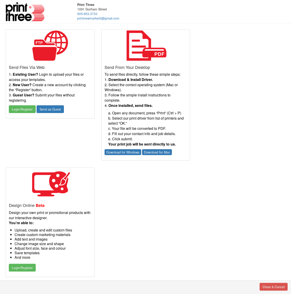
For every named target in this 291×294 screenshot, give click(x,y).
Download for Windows (122, 152)
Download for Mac (157, 152)
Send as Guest (50, 109)
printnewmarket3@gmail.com (98, 18)
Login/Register (22, 109)
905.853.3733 (87, 13)
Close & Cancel (274, 286)
